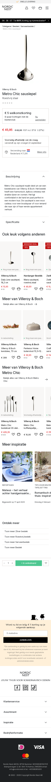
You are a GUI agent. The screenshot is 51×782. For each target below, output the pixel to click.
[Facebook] (17, 687)
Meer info (41, 152)
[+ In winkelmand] (18, 288)
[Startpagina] (7, 8)
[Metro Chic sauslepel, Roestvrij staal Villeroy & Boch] (25, 57)
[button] (7, 103)
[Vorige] (5, 58)
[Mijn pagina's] (26, 8)
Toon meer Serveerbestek (17, 542)
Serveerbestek (27, 26)
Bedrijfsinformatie (13, 732)
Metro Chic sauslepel (12, 29)
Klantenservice (12, 701)
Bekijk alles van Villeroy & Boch (18, 304)
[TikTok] (34, 687)
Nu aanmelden (40, 118)
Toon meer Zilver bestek (16, 531)
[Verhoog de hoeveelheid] (12, 563)
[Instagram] (25, 687)
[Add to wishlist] (13, 289)
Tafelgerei (6, 26)
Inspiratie (8, 722)
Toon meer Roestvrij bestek (18, 536)
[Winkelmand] (40, 8)
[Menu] (47, 8)
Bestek (16, 26)
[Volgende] (46, 58)
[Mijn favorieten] (33, 8)
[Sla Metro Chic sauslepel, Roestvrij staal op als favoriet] (46, 563)
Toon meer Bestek (13, 547)
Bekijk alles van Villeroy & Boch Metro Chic (21, 379)
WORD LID (37, 2)
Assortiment (10, 711)
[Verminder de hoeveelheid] (4, 563)
